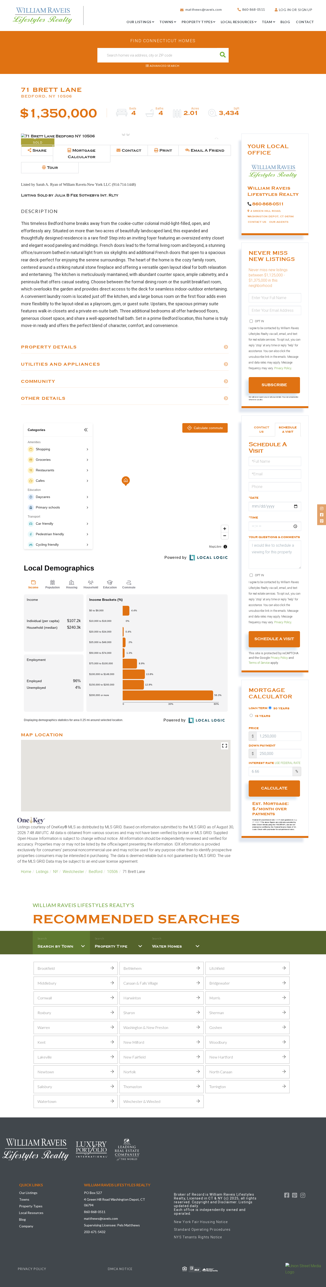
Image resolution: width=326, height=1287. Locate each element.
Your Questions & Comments (274, 537)
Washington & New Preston (145, 1027)
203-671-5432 (94, 1232)
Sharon (129, 1012)
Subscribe (274, 385)
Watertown (46, 1101)
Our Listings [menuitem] (138, 22)
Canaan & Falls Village (140, 983)
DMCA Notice (120, 1269)
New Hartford (221, 1057)
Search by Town (55, 946)
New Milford (133, 1042)
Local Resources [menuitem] (237, 22)
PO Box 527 (93, 1193)
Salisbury (44, 1086)
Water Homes (167, 946)
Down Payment (262, 745)
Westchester (73, 871)
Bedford (95, 871)
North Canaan (220, 1071)
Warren (43, 1027)
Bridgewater (219, 983)
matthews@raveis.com (203, 9)
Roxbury (44, 1012)
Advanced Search (164, 65)
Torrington (217, 1086)
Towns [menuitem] (166, 22)
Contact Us (257, 222)
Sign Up (305, 10)
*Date (253, 497)
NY (55, 871)
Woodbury (218, 1042)
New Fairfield (134, 1057)
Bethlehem (132, 968)
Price (254, 728)
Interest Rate (274, 763)
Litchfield (216, 968)
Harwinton (132, 998)
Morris (214, 998)
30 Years (281, 708)
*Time (253, 517)
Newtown (45, 1071)
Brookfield (46, 968)
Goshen (215, 1027)
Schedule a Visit (288, 429)
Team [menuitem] (267, 22)
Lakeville (44, 1057)
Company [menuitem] (26, 1226)
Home (26, 871)
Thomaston (132, 1086)
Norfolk (129, 1071)
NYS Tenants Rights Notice (198, 1237)
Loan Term (258, 708)
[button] (223, 55)
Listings (42, 871)
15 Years (262, 716)
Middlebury (46, 983)
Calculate (274, 788)
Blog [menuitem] (285, 22)
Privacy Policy (282, 368)
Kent (41, 1042)
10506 (112, 871)
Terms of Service (259, 662)
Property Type (111, 946)
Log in (285, 10)
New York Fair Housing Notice (201, 1222)
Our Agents (279, 222)
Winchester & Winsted (141, 1101)
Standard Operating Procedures (202, 1229)
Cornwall (44, 998)
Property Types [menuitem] (197, 22)
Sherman (216, 1012)
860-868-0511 (253, 9)
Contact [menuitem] (305, 22)
